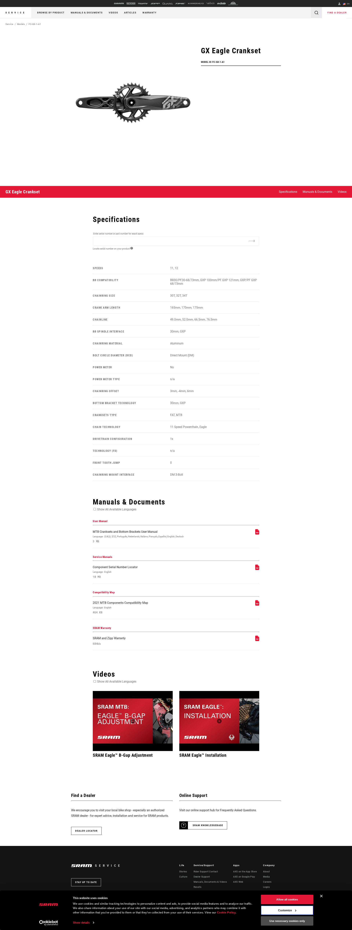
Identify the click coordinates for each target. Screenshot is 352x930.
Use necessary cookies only (287, 920)
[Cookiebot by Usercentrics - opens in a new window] (49, 923)
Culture (183, 876)
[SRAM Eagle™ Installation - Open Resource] (219, 721)
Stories (183, 871)
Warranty (149, 12)
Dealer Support (202, 876)
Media (266, 876)
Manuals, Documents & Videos (210, 882)
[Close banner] (321, 896)
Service (16, 12)
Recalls (197, 887)
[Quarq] (167, 4)
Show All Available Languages (116, 509)
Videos (113, 12)
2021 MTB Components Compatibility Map (120, 607)
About (266, 871)
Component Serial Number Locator (115, 571)
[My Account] (339, 4)
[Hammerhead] (196, 3)
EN (348, 4)
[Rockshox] (131, 3)
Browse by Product (51, 12)
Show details (81, 922)
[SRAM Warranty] (257, 640)
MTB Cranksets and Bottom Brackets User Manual (138, 536)
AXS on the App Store (245, 871)
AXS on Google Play (244, 876)
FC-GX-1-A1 (35, 24)
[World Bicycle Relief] (233, 3)
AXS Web (238, 882)
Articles (130, 12)
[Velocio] (210, 3)
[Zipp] (155, 4)
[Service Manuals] (257, 569)
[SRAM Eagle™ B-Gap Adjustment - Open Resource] (133, 721)
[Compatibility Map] (257, 604)
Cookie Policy (226, 912)
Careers (267, 882)
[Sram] (119, 3)
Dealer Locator (86, 831)
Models (21, 24)
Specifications (288, 191)
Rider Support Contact (206, 871)
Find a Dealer (337, 12)
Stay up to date (86, 882)
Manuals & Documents (87, 12)
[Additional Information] (251, 240)
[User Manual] (257, 533)
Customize (285, 910)
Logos (266, 887)
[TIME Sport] (180, 4)
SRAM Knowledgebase (208, 825)
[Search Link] (316, 12)
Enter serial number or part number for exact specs (118, 233)
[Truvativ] (143, 3)
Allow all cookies (287, 899)
